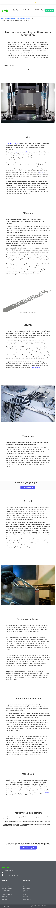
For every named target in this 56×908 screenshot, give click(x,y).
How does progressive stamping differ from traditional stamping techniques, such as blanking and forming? (26, 817)
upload (47, 792)
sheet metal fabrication (21, 152)
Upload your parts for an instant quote (28, 843)
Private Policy (5, 906)
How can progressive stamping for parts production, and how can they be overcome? (27, 821)
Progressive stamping (13, 143)
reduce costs (36, 368)
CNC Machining (27, 10)
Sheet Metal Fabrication (16, 10)
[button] (52, 65)
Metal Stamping (39, 10)
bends (41, 173)
